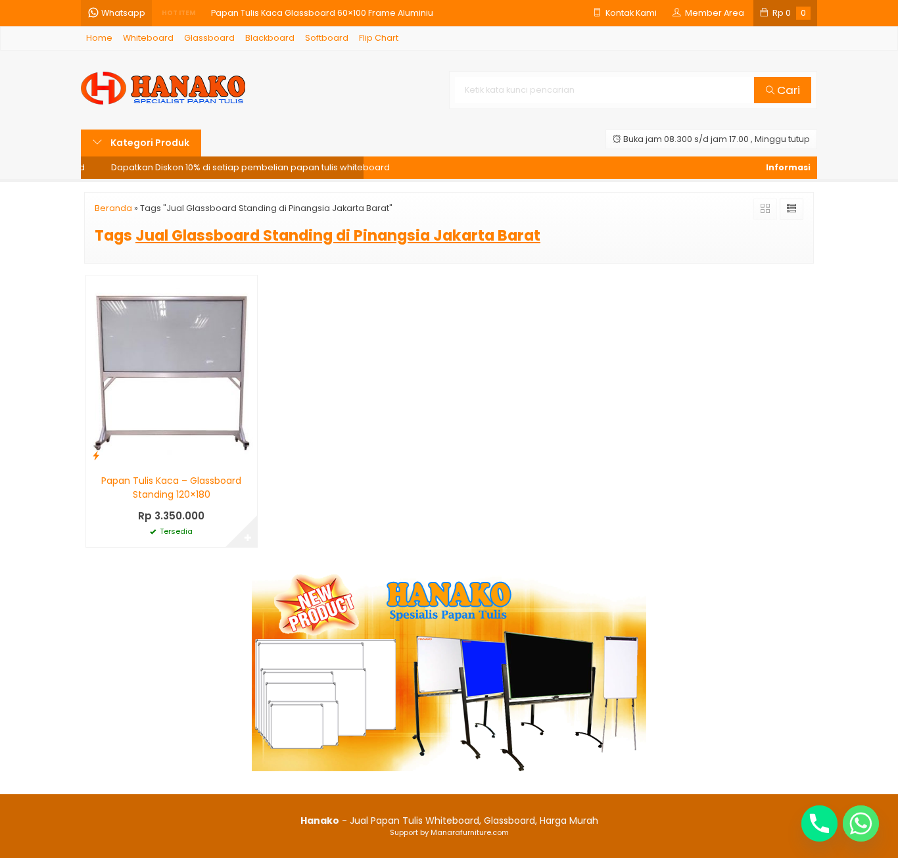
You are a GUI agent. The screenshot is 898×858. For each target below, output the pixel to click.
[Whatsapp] (861, 823)
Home (99, 37)
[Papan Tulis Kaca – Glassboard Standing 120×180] (171, 370)
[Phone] (819, 823)
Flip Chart (378, 37)
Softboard (326, 37)
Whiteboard (148, 37)
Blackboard (270, 37)
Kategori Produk (148, 142)
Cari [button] (787, 90)
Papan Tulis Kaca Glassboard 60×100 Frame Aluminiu (322, 12)
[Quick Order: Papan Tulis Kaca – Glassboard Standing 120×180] (96, 455)
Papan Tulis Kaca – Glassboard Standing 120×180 (171, 487)
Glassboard (209, 37)
